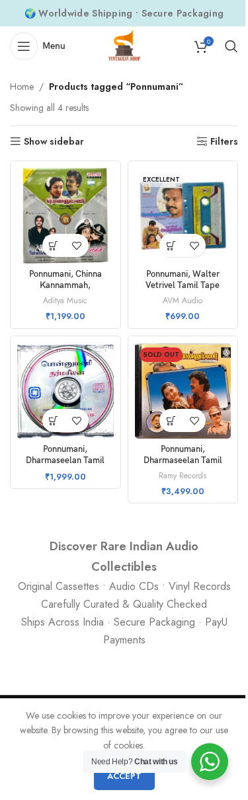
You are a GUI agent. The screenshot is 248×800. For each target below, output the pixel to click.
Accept (124, 776)
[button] (53, 245)
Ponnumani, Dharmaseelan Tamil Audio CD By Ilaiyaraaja (182, 461)
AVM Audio (182, 300)
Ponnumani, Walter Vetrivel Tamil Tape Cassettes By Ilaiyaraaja (182, 286)
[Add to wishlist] (77, 245)
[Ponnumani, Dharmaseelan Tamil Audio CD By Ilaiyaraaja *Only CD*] (65, 391)
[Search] (231, 46)
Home (22, 86)
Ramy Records (182, 475)
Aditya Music (65, 300)
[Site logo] (124, 45)
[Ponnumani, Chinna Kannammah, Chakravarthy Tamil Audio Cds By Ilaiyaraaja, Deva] (65, 216)
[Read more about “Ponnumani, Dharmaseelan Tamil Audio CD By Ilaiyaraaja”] (171, 420)
